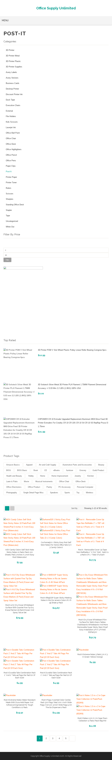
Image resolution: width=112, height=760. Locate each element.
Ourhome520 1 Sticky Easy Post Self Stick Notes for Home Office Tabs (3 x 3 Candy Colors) (56, 544)
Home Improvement (59, 476)
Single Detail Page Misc (33, 492)
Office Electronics (13, 487)
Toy (77, 492)
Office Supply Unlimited (56, 8)
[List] (12, 508)
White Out (10, 227)
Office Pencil (11, 155)
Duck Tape (10, 100)
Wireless (89, 492)
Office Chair (11, 138)
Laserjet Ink (11, 127)
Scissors (9, 194)
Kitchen (90, 476)
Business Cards (12, 83)
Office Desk (11, 144)
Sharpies (9, 199)
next (72, 738)
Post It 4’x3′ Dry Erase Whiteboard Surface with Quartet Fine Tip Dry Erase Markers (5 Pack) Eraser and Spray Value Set (19, 609)
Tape (8, 216)
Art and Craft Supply (47, 465)
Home (42, 476)
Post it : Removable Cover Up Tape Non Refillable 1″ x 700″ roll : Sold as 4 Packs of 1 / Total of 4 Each (92, 552)
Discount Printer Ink (14, 94)
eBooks (56, 470)
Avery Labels (11, 72)
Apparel (29, 465)
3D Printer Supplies (14, 67)
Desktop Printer (12, 89)
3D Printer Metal (13, 56)
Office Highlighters (13, 149)
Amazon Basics (13, 465)
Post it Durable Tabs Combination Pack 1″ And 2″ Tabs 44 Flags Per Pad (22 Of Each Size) (20, 675)
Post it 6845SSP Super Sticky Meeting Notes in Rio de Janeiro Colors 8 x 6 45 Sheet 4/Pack (56, 600)
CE (45, 470)
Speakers (54, 492)
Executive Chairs (13, 105)
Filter (7, 260)
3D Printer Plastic (13, 61)
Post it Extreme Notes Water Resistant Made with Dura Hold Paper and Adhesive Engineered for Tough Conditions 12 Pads (19, 703)
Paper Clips (11, 166)
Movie (26, 481)
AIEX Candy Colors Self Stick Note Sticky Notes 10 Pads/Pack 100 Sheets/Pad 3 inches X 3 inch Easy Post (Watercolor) (19, 553)
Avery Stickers (12, 78)
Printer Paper (11, 177)
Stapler (9, 210)
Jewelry (78, 476)
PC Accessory (64, 487)
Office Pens (11, 161)
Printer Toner (11, 183)
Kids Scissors (12, 122)
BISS (8, 470)
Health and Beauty (14, 476)
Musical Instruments (44, 481)
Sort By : (74, 508)
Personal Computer (85, 487)
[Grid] (7, 508)
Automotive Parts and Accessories (77, 465)
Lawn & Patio (12, 481)
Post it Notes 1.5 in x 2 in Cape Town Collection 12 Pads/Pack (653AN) (92, 719)
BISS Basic (22, 470)
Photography (11, 492)
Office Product (34, 487)
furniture (69, 470)
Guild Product (98, 470)
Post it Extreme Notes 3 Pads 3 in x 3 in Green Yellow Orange (92, 655)
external (9, 111)
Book (36, 470)
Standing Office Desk (15, 205)
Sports (67, 492)
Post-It (9, 172)
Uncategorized (12, 221)
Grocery (82, 470)
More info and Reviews (19, 562)
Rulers (8, 188)
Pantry (49, 487)
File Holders (11, 116)
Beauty (101, 465)
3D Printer (10, 50)
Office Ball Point (13, 133)
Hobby (31, 476)
